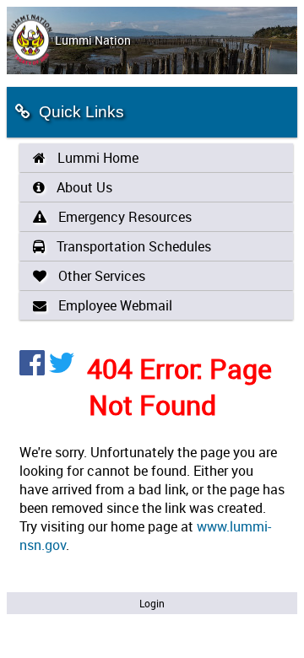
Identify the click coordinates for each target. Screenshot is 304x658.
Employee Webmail (113, 305)
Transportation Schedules (132, 246)
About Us (82, 187)
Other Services (100, 276)
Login (152, 603)
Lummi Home (96, 157)
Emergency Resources (123, 217)
